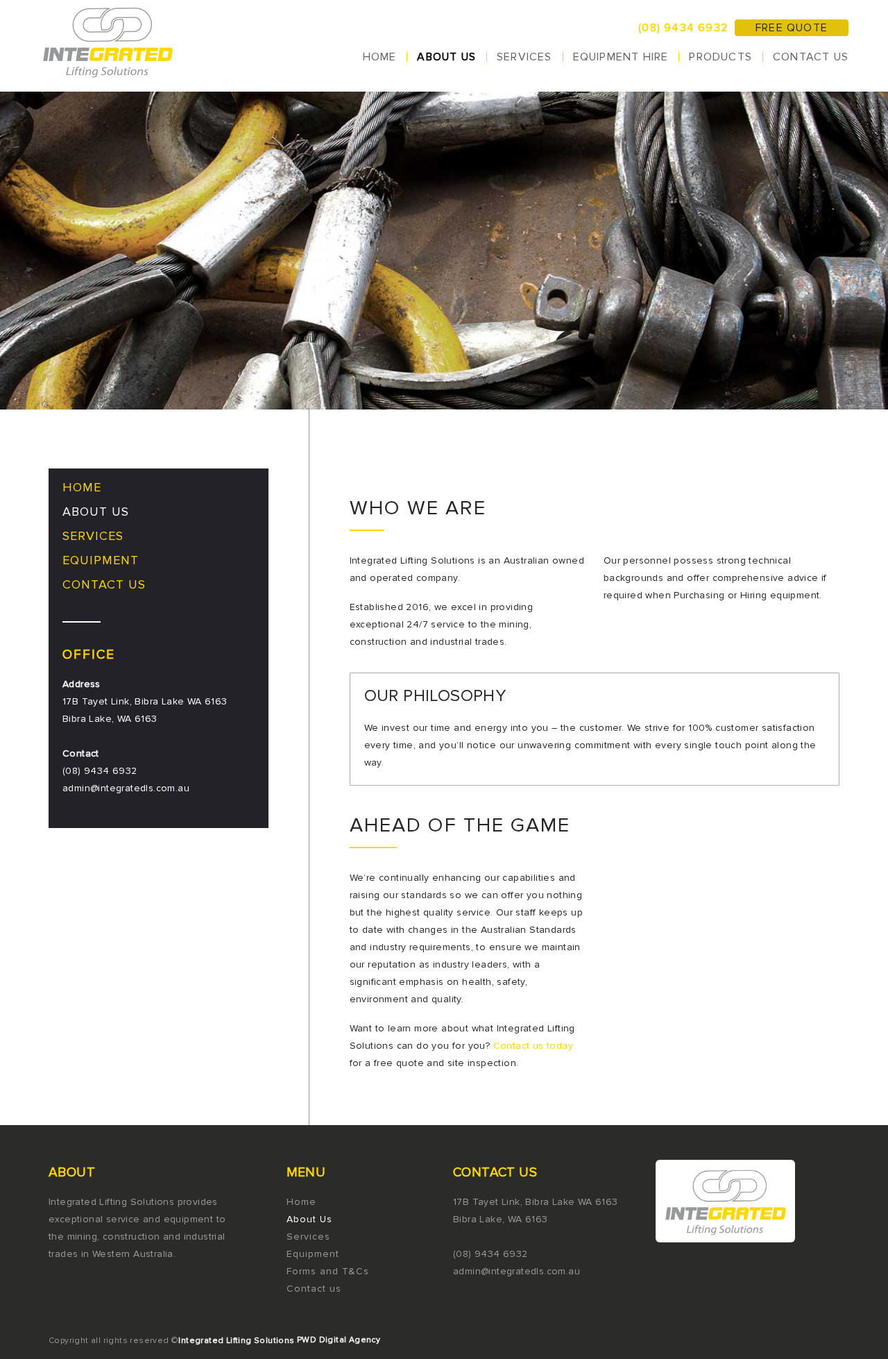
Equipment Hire (621, 57)
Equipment (100, 560)
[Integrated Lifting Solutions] (109, 46)
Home (380, 57)
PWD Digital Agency (338, 1340)
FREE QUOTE (791, 28)
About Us (446, 57)
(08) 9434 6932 (683, 28)
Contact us (810, 57)
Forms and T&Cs (328, 1271)
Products (720, 57)
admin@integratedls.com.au (125, 788)
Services (524, 57)
